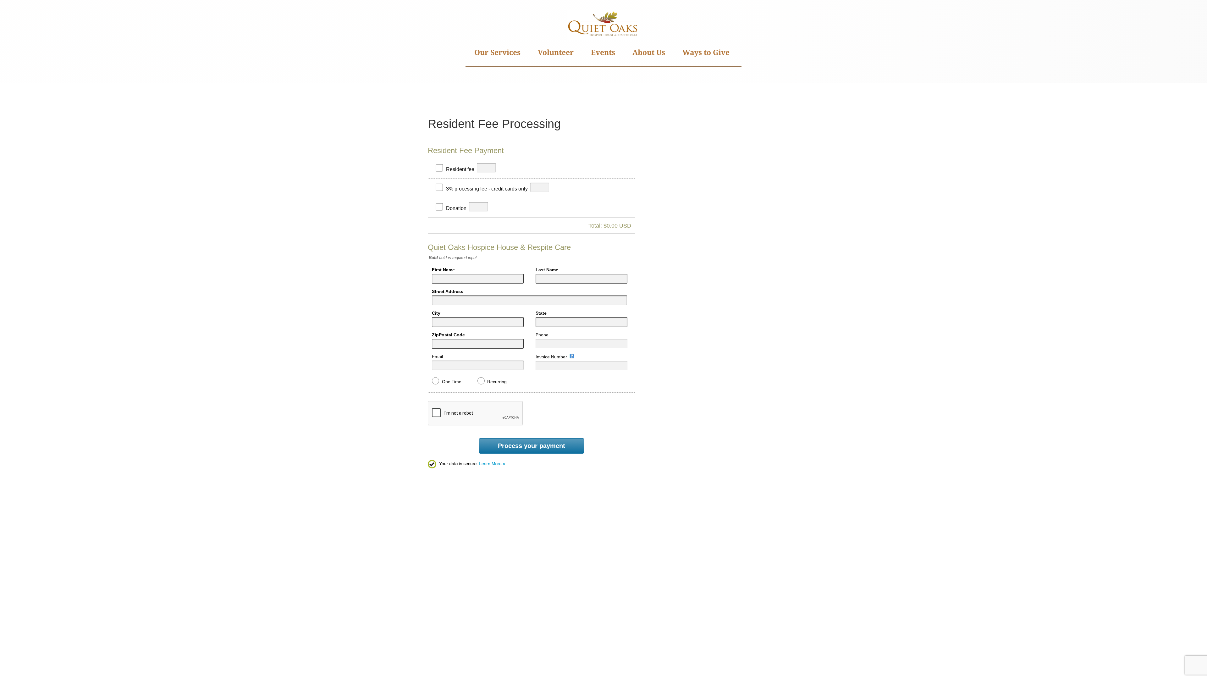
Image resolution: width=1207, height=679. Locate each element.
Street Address (447, 291)
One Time (451, 381)
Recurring (497, 381)
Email (437, 356)
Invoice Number (551, 356)
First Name (443, 269)
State (541, 313)
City (436, 313)
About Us (648, 52)
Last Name (547, 269)
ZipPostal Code (448, 334)
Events (603, 52)
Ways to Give (706, 52)
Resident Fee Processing (494, 124)
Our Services (497, 52)
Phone (542, 334)
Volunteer (556, 52)
